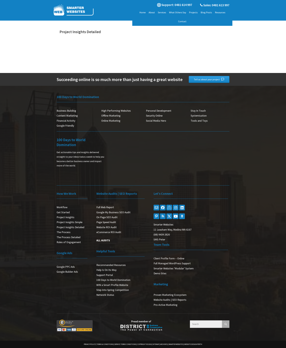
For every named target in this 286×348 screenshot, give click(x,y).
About (152, 12)
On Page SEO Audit (107, 217)
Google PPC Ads (66, 266)
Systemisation (199, 115)
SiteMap (156, 344)
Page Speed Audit (106, 222)
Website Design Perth (193, 344)
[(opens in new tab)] (75, 325)
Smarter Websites (175, 344)
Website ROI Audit (106, 227)
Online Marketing (110, 120)
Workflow (62, 207)
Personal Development (158, 110)
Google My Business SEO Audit (113, 212)
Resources (220, 12)
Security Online (154, 115)
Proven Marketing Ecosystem (170, 295)
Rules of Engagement (69, 242)
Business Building (66, 110)
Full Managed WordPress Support (172, 263)
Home (142, 12)
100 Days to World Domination (113, 280)
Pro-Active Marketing (165, 305)
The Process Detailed (68, 237)
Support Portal (104, 275)
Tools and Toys (199, 120)
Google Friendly (65, 125)
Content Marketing (67, 115)
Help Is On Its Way (106, 270)
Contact (182, 21)
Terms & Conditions (105, 344)
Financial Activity (66, 120)
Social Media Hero (156, 120)
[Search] (225, 324)
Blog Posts (206, 12)
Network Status (105, 295)
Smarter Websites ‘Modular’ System (174, 268)
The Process (63, 232)
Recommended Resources (111, 265)
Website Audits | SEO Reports (170, 299)
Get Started (63, 212)
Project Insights (65, 217)
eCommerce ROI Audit (108, 232)
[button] (173, 5)
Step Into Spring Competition (112, 290)
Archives (163, 344)
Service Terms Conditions (125, 344)
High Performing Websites (116, 110)
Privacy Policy (89, 344)
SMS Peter (159, 239)
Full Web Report (105, 207)
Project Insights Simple (69, 222)
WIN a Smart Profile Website (112, 285)
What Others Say (177, 12)
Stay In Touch (198, 110)
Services (162, 12)
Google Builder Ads (67, 271)
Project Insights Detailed (70, 227)
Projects (193, 12)
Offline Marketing (111, 115)
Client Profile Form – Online (169, 258)
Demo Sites (160, 273)
